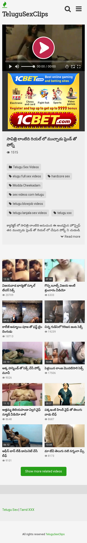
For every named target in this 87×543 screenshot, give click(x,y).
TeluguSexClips (25, 14)
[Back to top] (79, 534)
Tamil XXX (27, 510)
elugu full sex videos (26, 176)
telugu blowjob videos (27, 203)
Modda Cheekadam (26, 185)
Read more (72, 236)
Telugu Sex (10, 510)
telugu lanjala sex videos (29, 213)
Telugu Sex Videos (25, 167)
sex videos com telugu (28, 194)
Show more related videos (43, 471)
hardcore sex (60, 176)
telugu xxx (64, 213)
